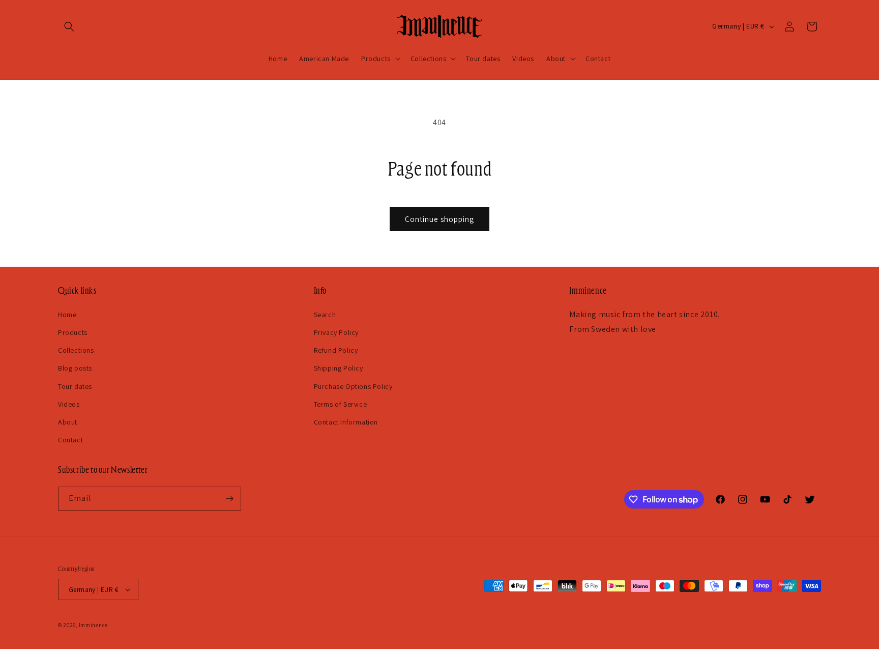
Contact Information (346, 422)
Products (72, 332)
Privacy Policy (336, 332)
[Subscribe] (229, 499)
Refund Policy (336, 350)
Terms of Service (340, 404)
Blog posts (75, 368)
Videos (69, 404)
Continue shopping (439, 219)
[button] (69, 26)
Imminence (93, 625)
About (67, 422)
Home (67, 314)
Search (325, 314)
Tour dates (75, 386)
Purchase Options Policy (353, 386)
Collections (76, 350)
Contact (70, 439)
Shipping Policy (338, 368)
